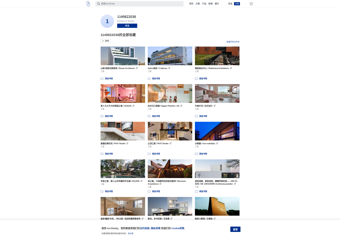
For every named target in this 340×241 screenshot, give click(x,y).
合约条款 (144, 228)
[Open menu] (251, 4)
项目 (191, 3)
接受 (235, 229)
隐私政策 (155, 228)
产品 (204, 3)
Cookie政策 (177, 228)
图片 (217, 3)
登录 (230, 3)
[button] (106, 41)
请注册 (130, 233)
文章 (198, 3)
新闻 (210, 3)
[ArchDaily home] (88, 3)
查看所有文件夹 (233, 42)
